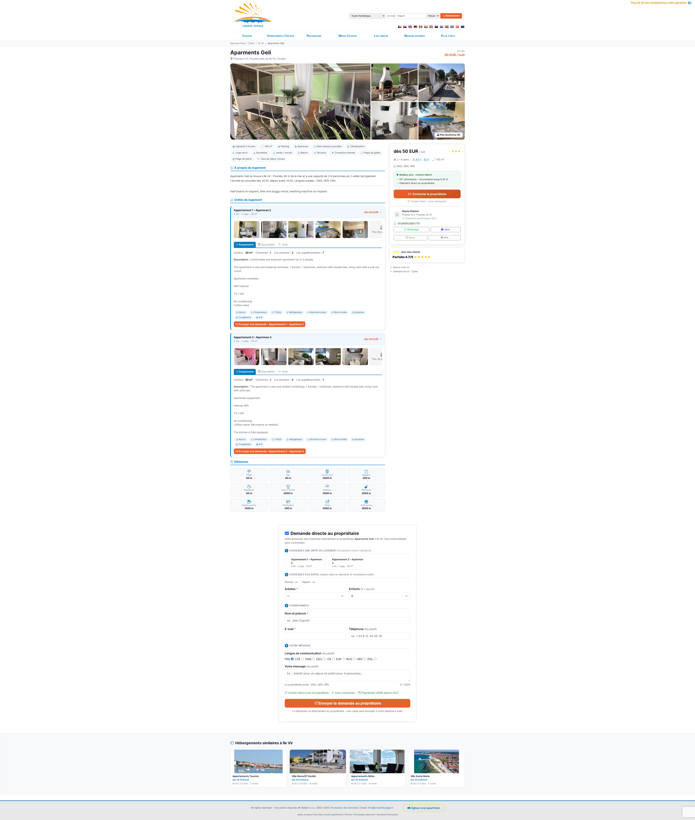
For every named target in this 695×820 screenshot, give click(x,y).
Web (446, 237)
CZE (298, 659)
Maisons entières (414, 35)
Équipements (246, 244)
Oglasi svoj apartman (425, 808)
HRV (360, 659)
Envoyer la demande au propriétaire (349, 703)
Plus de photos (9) (450, 134)
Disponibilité (267, 244)
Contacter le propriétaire (429, 194)
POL (370, 659)
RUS (349, 659)
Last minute (381, 35)
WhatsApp (413, 229)
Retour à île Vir (401, 267)
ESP (339, 659)
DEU (319, 659)
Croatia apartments (333, 814)
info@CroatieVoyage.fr (380, 807)
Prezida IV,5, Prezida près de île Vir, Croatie (259, 58)
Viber (447, 229)
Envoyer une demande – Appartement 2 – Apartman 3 (271, 451)
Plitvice (348, 814)
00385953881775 (409, 223)
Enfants (361, 589)
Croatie (247, 35)
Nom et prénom (296, 613)
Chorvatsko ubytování (364, 814)
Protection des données (344, 807)
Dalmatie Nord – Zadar (242, 43)
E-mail (290, 629)
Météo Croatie (347, 35)
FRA (288, 659)
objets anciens (304, 814)
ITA (329, 659)
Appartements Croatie (280, 35)
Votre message (302, 666)
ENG (308, 659)
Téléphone (363, 629)
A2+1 (419, 159)
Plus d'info (448, 35)
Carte (412, 237)
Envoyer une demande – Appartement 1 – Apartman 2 (271, 324)
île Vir (261, 43)
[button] (427, 255)
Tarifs (285, 244)
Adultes (291, 589)
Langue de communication (309, 653)
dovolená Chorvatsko (387, 814)
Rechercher (452, 15)
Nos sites (318, 814)
